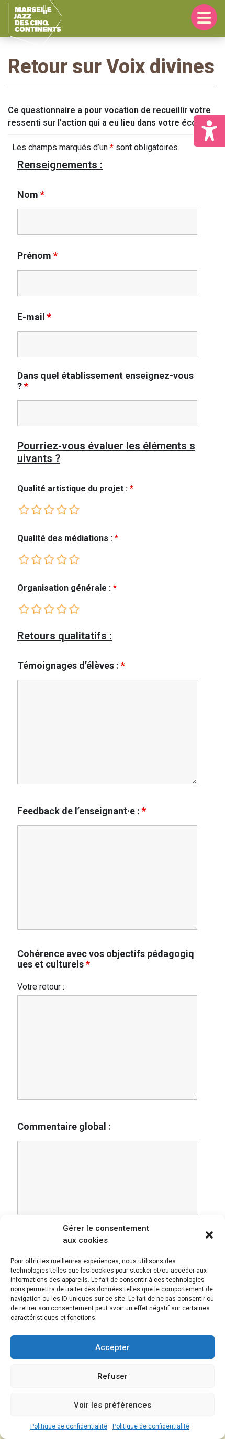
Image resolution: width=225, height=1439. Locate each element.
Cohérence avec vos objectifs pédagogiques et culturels (105, 959)
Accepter (112, 1347)
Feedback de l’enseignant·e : (81, 811)
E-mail (34, 317)
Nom (30, 194)
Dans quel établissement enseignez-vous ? (105, 380)
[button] (209, 1234)
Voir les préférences (112, 1405)
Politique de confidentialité (68, 1426)
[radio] (24, 509)
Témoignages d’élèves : (71, 665)
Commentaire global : (64, 1126)
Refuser (112, 1376)
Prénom (37, 256)
